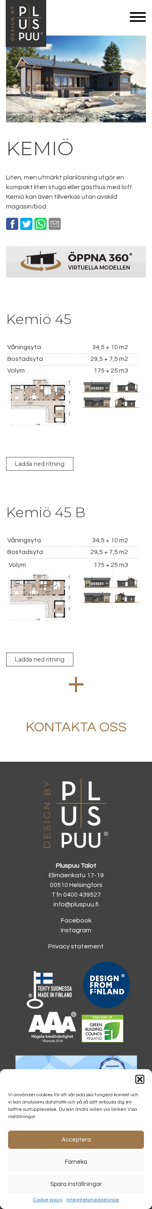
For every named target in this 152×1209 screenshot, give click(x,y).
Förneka (76, 1162)
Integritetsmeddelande (92, 1200)
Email (55, 224)
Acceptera (76, 1140)
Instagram (76, 930)
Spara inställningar (76, 1184)
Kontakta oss (76, 727)
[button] (140, 1079)
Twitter (26, 224)
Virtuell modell (76, 261)
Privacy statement (76, 946)
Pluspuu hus (26, 45)
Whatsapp (40, 224)
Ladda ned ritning (39, 464)
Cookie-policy (47, 1200)
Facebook (12, 224)
